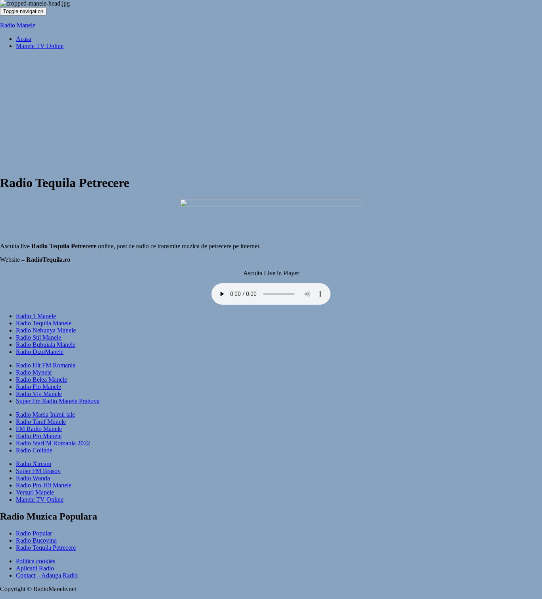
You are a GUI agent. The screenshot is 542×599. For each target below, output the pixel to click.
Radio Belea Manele (41, 379)
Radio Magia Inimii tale (45, 414)
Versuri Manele (35, 492)
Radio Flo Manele (38, 386)
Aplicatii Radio (35, 568)
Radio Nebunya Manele (46, 330)
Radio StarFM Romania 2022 (53, 443)
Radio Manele (17, 25)
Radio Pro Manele (39, 436)
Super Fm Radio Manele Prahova (58, 401)
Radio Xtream (33, 463)
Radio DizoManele (39, 351)
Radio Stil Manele (38, 337)
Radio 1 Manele (36, 316)
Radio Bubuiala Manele (45, 344)
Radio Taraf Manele (41, 421)
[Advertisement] (271, 111)
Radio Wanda (33, 478)
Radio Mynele (34, 372)
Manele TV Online (39, 46)
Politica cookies (35, 561)
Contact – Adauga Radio (47, 575)
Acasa (23, 38)
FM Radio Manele (39, 428)
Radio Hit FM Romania (45, 365)
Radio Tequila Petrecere (46, 547)
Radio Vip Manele (39, 393)
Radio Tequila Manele (43, 323)
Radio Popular (34, 533)
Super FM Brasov (38, 471)
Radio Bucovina (36, 540)
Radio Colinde (34, 450)
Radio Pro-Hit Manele (43, 485)
